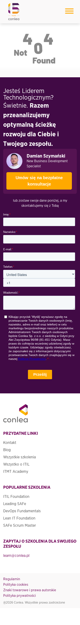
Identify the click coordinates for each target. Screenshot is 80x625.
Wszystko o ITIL (16, 464)
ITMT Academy (15, 472)
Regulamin (11, 579)
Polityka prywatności (19, 595)
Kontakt (9, 443)
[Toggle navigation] (69, 11)
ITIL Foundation (16, 497)
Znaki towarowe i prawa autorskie (29, 590)
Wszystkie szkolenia (19, 457)
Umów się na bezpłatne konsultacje (39, 180)
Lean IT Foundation (19, 518)
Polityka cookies (15, 584)
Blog (7, 450)
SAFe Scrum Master (19, 526)
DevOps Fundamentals (22, 511)
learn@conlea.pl (16, 556)
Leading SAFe (14, 504)
